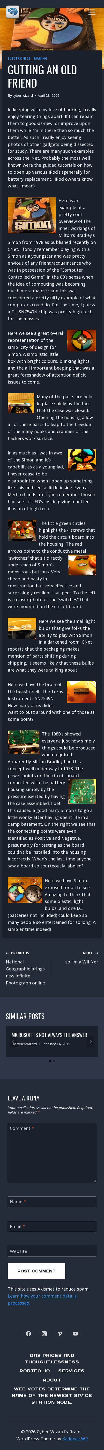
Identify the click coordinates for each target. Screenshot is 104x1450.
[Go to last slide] (13, 1041)
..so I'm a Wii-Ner (80, 958)
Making (40, 58)
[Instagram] (44, 1334)
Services (71, 1371)
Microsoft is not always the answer (49, 1034)
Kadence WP (75, 1439)
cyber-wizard (23, 95)
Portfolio (35, 1371)
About (52, 1380)
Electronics (19, 58)
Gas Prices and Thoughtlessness (52, 1359)
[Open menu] (91, 12)
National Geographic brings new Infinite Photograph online (25, 968)
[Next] (90, 1041)
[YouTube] (75, 1334)
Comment (22, 1128)
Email (17, 1226)
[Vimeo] (60, 1334)
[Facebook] (28, 1334)
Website (18, 1251)
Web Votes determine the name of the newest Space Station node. (52, 1395)
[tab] (50, 1061)
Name (18, 1202)
